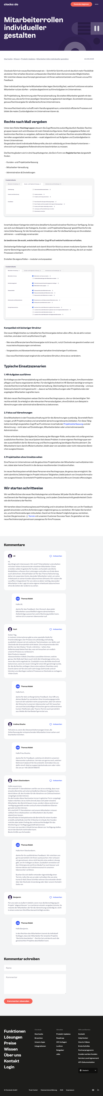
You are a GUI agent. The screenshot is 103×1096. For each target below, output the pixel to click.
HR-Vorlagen (61, 1042)
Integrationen (40, 1046)
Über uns (12, 1055)
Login (9, 1067)
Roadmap (60, 1038)
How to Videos (84, 1042)
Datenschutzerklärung (49, 1090)
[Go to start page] (11, 4)
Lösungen (13, 1037)
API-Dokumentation (86, 1062)
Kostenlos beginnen (81, 4)
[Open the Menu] (96, 4)
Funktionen (14, 1031)
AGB (61, 1090)
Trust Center (33, 1090)
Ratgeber (60, 1050)
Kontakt (11, 1061)
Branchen (39, 1038)
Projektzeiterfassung (73, 424)
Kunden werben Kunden (87, 1054)
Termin (31, 516)
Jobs (58, 1054)
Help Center (83, 1038)
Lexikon (59, 1046)
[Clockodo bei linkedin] (98, 1090)
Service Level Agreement (88, 1058)
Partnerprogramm (86, 1050)
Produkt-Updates (28, 59)
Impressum (70, 1090)
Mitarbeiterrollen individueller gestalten (53, 59)
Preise (10, 1043)
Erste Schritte (84, 1046)
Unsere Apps (40, 1042)
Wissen (17, 59)
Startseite (8, 59)
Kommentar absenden (18, 1001)
